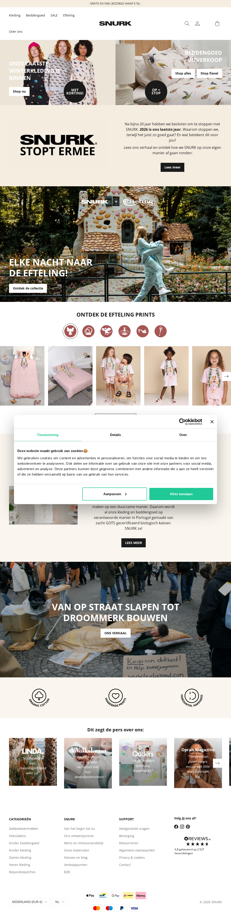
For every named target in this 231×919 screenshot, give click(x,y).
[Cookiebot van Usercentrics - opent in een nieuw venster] (182, 421)
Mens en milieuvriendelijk (83, 843)
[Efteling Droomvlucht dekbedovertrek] (22, 376)
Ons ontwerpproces (79, 836)
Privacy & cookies (132, 857)
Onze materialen (76, 850)
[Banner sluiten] (212, 421)
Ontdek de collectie (28, 288)
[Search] (187, 23)
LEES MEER (133, 543)
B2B (67, 872)
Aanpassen (112, 494)
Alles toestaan (181, 494)
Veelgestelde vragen (134, 828)
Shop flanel (209, 73)
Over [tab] (183, 435)
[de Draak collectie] (106, 331)
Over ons (16, 31)
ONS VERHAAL (115, 633)
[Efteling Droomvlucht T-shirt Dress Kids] (166, 376)
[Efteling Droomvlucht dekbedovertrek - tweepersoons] (70, 376)
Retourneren (128, 843)
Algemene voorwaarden (137, 850)
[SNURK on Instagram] (182, 827)
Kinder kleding (20, 850)
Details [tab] (115, 435)
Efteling (69, 15)
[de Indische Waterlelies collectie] (124, 331)
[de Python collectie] (88, 331)
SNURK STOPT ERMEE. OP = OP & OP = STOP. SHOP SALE (115, 3)
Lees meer (172, 167)
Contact (125, 865)
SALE (54, 15)
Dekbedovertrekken (23, 828)
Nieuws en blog (76, 857)
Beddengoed (35, 15)
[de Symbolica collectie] (160, 331)
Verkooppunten (75, 865)
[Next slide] (226, 376)
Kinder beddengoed (24, 843)
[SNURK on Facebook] (176, 827)
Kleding (15, 15)
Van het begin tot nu (79, 828)
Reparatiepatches (22, 872)
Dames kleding (20, 857)
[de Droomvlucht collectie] (70, 331)
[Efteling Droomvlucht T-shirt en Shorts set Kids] (118, 376)
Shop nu (19, 91)
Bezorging (126, 836)
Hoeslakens (17, 836)
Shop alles (183, 73)
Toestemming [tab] (47, 435)
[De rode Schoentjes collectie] (142, 331)
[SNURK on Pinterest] (188, 827)
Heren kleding (19, 865)
